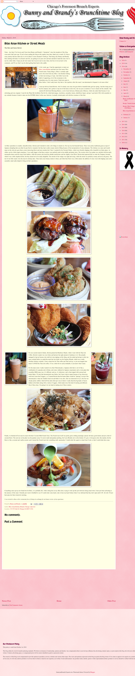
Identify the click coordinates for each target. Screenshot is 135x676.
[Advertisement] (59, 584)
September (126, 78)
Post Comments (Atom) (16, 605)
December (126, 69)
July (124, 84)
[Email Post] (31, 504)
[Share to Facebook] (40, 504)
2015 (123, 127)
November (126, 72)
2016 (123, 124)
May (124, 90)
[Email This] (35, 504)
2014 (123, 130)
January (125, 117)
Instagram (130, 52)
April (125, 93)
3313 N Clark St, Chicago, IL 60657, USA (21, 509)
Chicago (27, 507)
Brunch (22, 507)
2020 (123, 60)
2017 (123, 121)
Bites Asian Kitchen (45, 69)
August (125, 81)
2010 (123, 142)
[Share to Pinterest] (42, 504)
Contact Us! (123, 41)
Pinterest (122, 52)
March (125, 96)
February (126, 114)
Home (59, 601)
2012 (123, 136)
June (124, 87)
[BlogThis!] (37, 504)
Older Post (111, 601)
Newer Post (6, 601)
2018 (123, 66)
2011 (123, 140)
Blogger (92, 672)
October (125, 75)
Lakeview (32, 507)
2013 (123, 133)
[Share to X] (38, 504)
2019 (123, 63)
